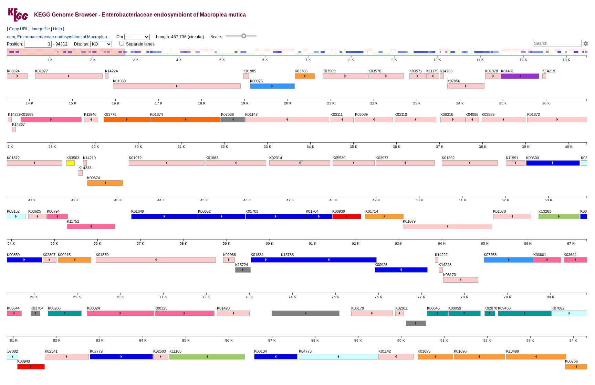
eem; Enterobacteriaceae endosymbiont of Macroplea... (58, 36)
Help (57, 29)
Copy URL (19, 29)
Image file (41, 29)
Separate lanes (140, 44)
